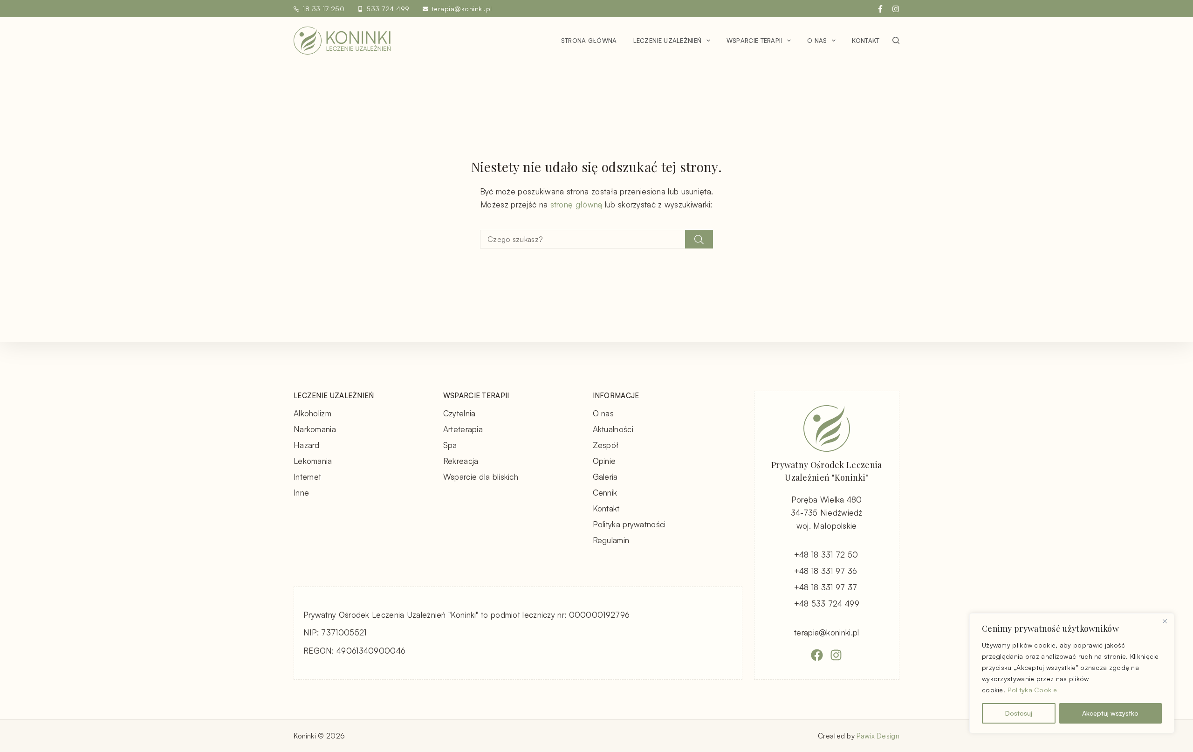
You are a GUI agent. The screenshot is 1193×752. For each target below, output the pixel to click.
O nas (817, 40)
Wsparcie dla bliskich (480, 477)
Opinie (604, 461)
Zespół (606, 445)
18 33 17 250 (323, 9)
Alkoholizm (312, 413)
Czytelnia (459, 413)
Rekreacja (461, 461)
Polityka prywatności (629, 524)
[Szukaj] (895, 40)
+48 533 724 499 (827, 603)
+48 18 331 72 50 (826, 554)
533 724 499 (388, 9)
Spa (450, 445)
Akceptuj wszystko (1110, 713)
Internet (307, 477)
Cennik (605, 492)
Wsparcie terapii (754, 40)
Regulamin (611, 540)
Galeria (605, 477)
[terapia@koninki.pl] (425, 9)
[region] (1071, 673)
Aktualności (613, 429)
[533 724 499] (360, 9)
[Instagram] (895, 9)
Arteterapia (463, 429)
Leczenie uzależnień (667, 40)
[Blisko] (1164, 621)
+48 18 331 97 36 (825, 571)
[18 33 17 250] (296, 9)
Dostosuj (1018, 713)
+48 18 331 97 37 (825, 587)
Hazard (307, 445)
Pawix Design (878, 735)
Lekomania (313, 461)
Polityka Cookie (1032, 690)
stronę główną (576, 204)
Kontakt (865, 40)
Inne (301, 492)
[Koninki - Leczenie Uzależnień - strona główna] (342, 41)
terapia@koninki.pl (462, 9)
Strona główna (589, 40)
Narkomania (315, 429)
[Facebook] (880, 9)
